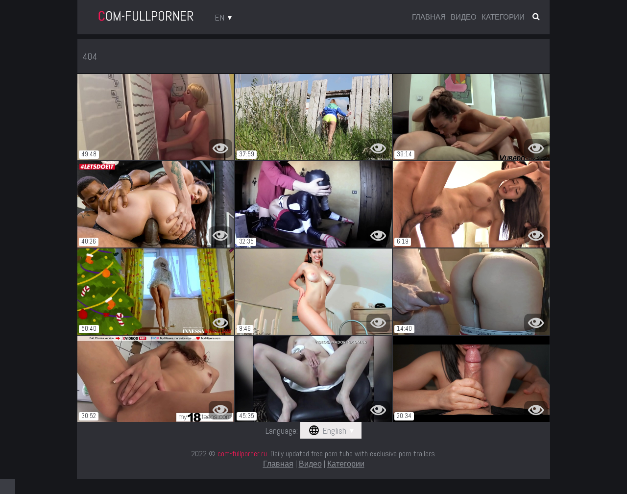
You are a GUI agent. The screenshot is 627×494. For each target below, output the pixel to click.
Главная (429, 17)
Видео (464, 17)
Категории (503, 17)
